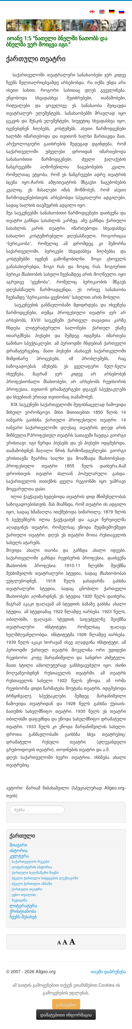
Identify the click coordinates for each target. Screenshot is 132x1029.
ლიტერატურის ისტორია (32, 866)
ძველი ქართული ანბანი (32, 883)
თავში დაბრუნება (108, 971)
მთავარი (18, 844)
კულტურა (19, 855)
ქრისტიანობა (23, 911)
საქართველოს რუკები (30, 861)
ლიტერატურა (23, 905)
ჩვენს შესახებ (23, 916)
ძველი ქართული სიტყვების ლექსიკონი (45, 877)
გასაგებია (66, 1004)
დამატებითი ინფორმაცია (66, 1015)
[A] (65, 942)
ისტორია (19, 850)
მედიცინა (19, 899)
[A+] (72, 941)
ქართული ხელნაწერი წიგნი (35, 872)
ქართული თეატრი (27, 888)
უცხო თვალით (24, 894)
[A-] (59, 942)
